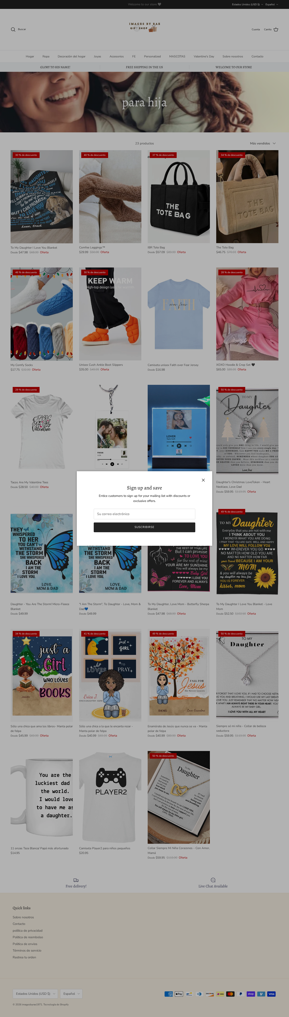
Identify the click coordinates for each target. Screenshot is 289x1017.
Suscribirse (144, 527)
